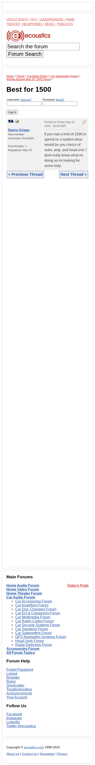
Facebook (14, 714)
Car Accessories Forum (33, 601)
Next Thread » (74, 174)
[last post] (12, 121)
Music (49, 24)
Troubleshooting (19, 689)
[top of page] (9, 121)
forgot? (60, 99)
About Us (12, 754)
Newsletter (47, 754)
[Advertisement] (47, 376)
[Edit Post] (84, 122)
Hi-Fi (34, 19)
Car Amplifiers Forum (31, 605)
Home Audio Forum (22, 585)
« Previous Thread (25, 174)
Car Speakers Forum (31, 629)
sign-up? (26, 99)
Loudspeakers (51, 19)
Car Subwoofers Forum (33, 633)
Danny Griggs (19, 130)
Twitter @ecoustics (21, 726)
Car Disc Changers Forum (35, 609)
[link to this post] (17, 121)
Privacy (62, 754)
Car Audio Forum (20, 597)
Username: (19, 99)
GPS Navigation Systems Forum (40, 637)
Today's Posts (78, 585)
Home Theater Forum (24, 593)
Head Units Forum (29, 641)
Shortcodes (15, 685)
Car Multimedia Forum (32, 617)
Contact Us (29, 754)
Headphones (32, 24)
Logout (11, 673)
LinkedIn (13, 722)
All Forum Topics (20, 653)
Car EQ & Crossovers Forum (37, 613)
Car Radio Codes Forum (34, 621)
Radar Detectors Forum (33, 645)
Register (13, 677)
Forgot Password (19, 669)
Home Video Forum (22, 589)
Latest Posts (17, 19)
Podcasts (65, 24)
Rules (11, 681)
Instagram (14, 718)
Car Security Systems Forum (37, 625)
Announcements (19, 693)
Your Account (16, 697)
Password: (53, 99)
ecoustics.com (34, 747)
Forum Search (25, 54)
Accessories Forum (22, 649)
